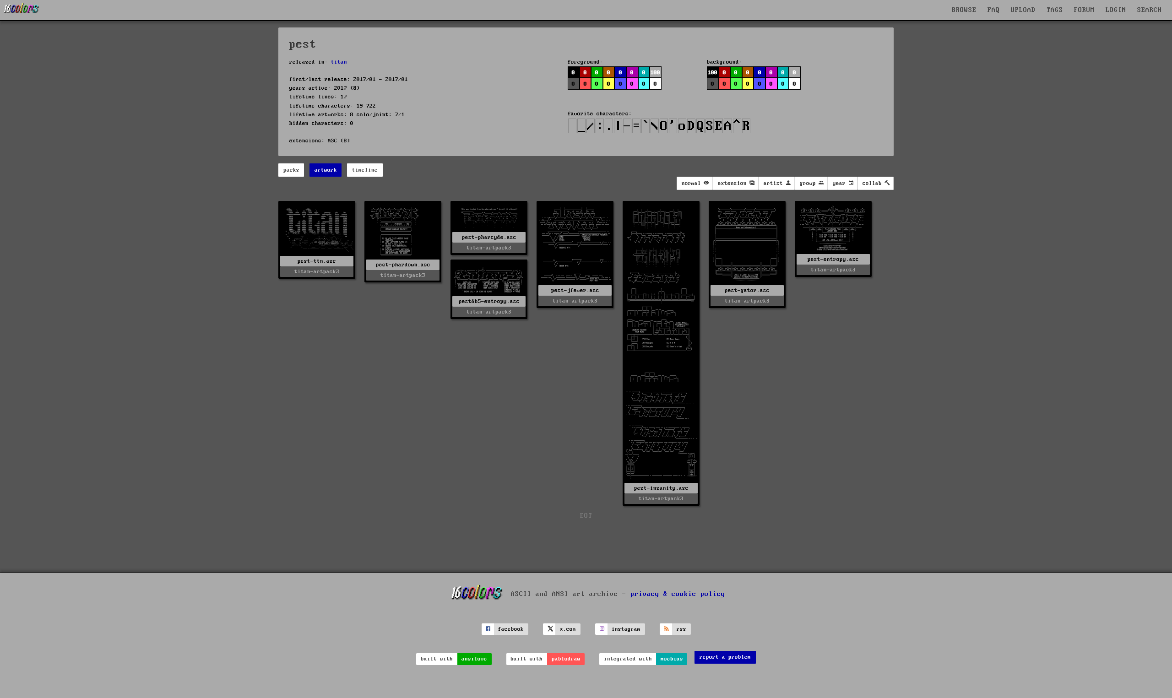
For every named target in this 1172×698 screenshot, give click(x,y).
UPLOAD (1023, 10)
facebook (511, 629)
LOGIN (1116, 10)
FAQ (994, 10)
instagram (626, 629)
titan (339, 62)
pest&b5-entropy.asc (489, 301)
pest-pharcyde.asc (489, 237)
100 (712, 73)
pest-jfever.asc (575, 290)
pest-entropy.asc (833, 259)
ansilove (474, 659)
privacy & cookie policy (677, 594)
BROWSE (964, 10)
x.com (568, 629)
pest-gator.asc (747, 290)
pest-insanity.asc (661, 488)
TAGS (1055, 10)
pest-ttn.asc (317, 261)
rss (681, 629)
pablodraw (566, 659)
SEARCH (1149, 10)
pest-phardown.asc (403, 265)
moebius (672, 659)
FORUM (1084, 10)
